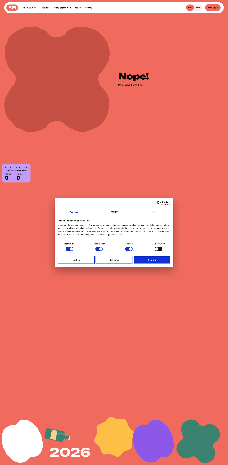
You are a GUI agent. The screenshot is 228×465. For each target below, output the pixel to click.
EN (198, 7)
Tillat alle (152, 260)
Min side (213, 7)
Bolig (78, 7)
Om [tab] (153, 211)
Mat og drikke (62, 7)
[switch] (99, 249)
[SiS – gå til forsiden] (12, 7)
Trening (44, 7)
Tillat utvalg (114, 260)
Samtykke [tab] (74, 212)
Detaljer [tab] (114, 211)
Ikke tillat (76, 260)
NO (190, 7)
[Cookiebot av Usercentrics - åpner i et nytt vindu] (158, 203)
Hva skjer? (29, 7)
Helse (88, 7)
